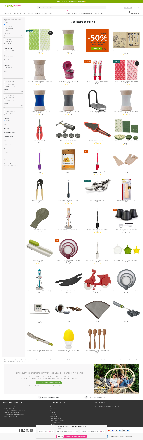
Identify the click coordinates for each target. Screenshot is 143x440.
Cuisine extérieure (7, 13)
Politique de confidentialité (11, 416)
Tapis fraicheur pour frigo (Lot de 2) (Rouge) (126, 81)
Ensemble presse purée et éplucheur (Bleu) (39, 291)
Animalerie (37, 13)
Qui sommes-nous (55, 406)
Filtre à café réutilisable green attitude (97, 320)
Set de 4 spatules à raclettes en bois (126, 171)
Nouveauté (7, 61)
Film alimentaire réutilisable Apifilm (68, 171)
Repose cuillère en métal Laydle (97, 111)
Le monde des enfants (47, 13)
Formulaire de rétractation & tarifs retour (14, 410)
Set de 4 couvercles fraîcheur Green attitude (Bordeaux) (68, 261)
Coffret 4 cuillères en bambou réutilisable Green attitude (97, 351)
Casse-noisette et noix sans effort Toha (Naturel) (39, 81)
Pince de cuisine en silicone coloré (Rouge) (97, 171)
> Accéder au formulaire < (102, 408)
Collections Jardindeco (56, 418)
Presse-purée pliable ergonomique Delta (126, 320)
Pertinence (8, 24)
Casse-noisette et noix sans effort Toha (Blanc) (126, 111)
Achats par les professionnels (11, 412)
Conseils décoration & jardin (57, 420)
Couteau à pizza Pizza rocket (68, 291)
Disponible (7, 120)
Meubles (68, 13)
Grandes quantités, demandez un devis (14, 414)
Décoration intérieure (86, 13)
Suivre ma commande (9, 406)
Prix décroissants (9, 28)
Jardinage (30, 13)
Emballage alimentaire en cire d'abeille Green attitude (126, 141)
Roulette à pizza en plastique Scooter (97, 291)
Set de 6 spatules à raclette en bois (126, 200)
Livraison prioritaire (9, 50)
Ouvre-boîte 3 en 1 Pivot (39, 260)
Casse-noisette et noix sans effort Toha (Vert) (68, 51)
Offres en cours (54, 408)
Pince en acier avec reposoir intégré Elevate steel (39, 350)
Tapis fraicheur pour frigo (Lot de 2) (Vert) (39, 51)
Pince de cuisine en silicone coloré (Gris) (68, 200)
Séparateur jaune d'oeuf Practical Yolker (68, 350)
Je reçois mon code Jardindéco (48, 382)
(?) (49, 431)
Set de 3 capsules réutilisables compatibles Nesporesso (126, 230)
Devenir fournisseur (55, 422)
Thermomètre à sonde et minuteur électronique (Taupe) (39, 320)
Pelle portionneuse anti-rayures (97, 140)
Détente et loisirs (98, 13)
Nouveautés (53, 414)
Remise (7, 30)
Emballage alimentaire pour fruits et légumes (126, 260)
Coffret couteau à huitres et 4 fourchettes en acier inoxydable (126, 51)
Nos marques (53, 416)
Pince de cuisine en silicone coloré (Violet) (39, 171)
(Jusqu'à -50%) (135, 13)
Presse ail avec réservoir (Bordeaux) (68, 81)
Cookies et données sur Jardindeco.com (71, 427)
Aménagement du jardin (20, 13)
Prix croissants (9, 26)
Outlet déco (53, 412)
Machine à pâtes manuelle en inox (68, 140)
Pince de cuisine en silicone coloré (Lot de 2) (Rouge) (97, 82)
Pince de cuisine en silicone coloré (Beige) (97, 260)
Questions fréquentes (9, 408)
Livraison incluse (9, 56)
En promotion (8, 67)
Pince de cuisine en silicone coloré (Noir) (97, 229)
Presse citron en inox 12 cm (97, 200)
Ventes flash (53, 410)
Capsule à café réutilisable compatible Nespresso (68, 320)
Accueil (5, 19)
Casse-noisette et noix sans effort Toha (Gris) (68, 111)
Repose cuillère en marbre (39, 229)
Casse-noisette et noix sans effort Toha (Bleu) (39, 111)
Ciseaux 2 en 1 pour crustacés (39, 140)
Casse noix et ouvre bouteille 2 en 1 (39, 200)
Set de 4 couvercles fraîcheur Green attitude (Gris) (126, 291)
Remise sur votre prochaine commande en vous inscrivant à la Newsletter (49, 373)
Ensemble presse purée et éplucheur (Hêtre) (68, 229)
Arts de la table (76, 13)
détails (59, 428)
